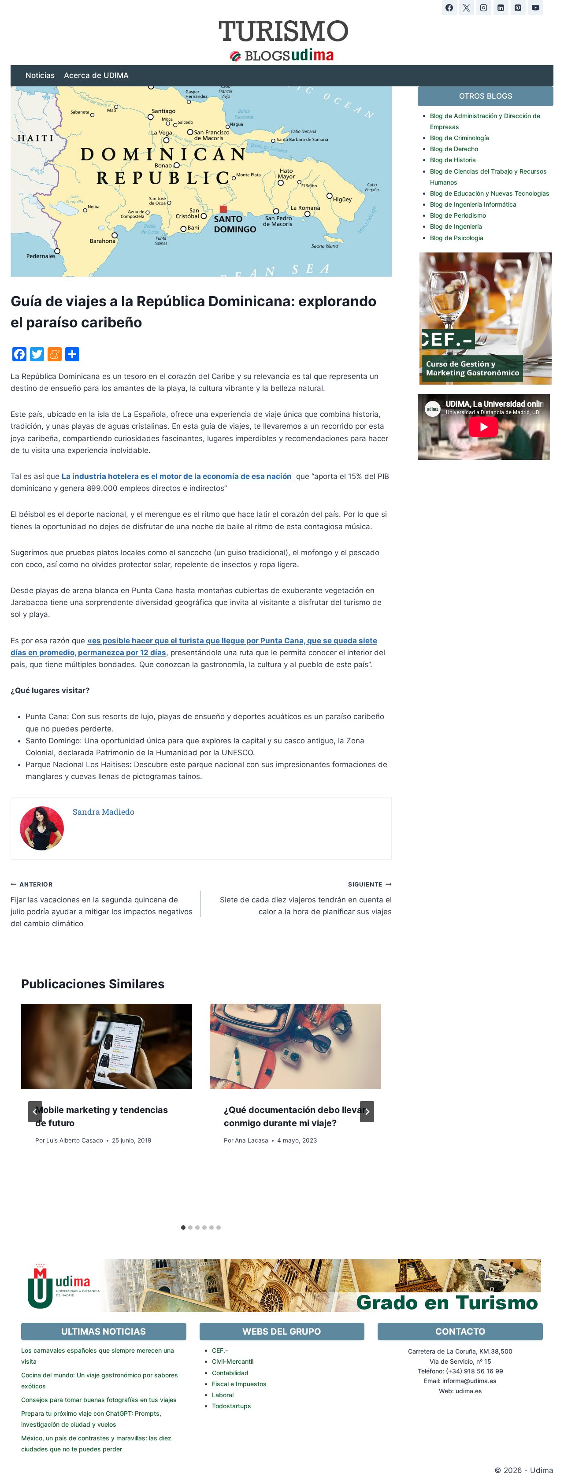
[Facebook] (449, 7)
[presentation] (106, 1046)
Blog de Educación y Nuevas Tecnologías (489, 193)
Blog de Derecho (454, 148)
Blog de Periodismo (458, 215)
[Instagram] (483, 7)
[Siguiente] (367, 1111)
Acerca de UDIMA (96, 75)
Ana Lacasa (251, 1140)
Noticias (40, 75)
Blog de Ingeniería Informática (473, 204)
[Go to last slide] (35, 1111)
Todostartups (231, 1406)
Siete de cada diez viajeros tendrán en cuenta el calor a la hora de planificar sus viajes (305, 898)
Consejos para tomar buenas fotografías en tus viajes (99, 1399)
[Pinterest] (518, 7)
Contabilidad (230, 1372)
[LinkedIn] (501, 7)
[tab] (183, 1227)
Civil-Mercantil (232, 1361)
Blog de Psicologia (456, 237)
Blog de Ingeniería (456, 226)
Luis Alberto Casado (74, 1140)
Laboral (223, 1395)
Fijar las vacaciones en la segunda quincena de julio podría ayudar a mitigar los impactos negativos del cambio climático (102, 904)
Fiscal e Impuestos (239, 1384)
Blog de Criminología (459, 137)
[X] (466, 7)
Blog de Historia (453, 159)
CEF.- (220, 1350)
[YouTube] (535, 7)
